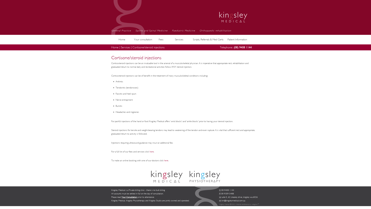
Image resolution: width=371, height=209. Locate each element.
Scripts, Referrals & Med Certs (208, 39)
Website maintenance (242, 204)
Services (179, 39)
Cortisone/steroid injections (148, 47)
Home (122, 39)
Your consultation (143, 39)
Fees (161, 39)
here (152, 151)
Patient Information (237, 39)
